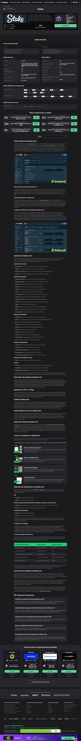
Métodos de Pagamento (49, 2)
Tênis (16, 339)
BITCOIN (28, 704)
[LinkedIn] (20, 726)
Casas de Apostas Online (15, 2)
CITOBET (50, 707)
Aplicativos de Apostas (37, 2)
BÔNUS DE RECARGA (68, 707)
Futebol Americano (20, 279)
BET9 (49, 704)
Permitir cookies (55, 731)
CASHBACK (66, 709)
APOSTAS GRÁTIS (67, 711)
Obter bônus (36, 117)
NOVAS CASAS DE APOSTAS (9, 709)
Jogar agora (65, 25)
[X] (13, 726)
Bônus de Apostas (26, 2)
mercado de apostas (32, 143)
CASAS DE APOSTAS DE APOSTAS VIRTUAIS (12, 711)
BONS (49, 706)
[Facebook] (11, 726)
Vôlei (16, 309)
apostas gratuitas (44, 200)
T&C (75, 28)
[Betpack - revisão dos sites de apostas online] (4, 2)
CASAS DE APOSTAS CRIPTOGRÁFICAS (11, 707)
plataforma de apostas (45, 591)
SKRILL (28, 709)
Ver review (12, 676)
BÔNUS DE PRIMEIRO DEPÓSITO (70, 706)
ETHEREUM (29, 712)
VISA (28, 707)
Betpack (5, 6)
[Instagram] (16, 726)
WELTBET (50, 711)
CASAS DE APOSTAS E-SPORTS (10, 712)
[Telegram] (15, 726)
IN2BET (49, 712)
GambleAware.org (71, 28)
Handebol (17, 296)
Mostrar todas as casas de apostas (40, 682)
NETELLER (29, 711)
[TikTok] (18, 726)
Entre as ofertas (51, 145)
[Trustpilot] (22, 726)
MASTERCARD (29, 706)
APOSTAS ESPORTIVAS (8, 706)
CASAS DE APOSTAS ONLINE (9, 704)
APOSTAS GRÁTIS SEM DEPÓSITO (70, 704)
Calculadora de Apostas (62, 2)
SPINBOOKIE (50, 709)
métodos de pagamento (39, 489)
